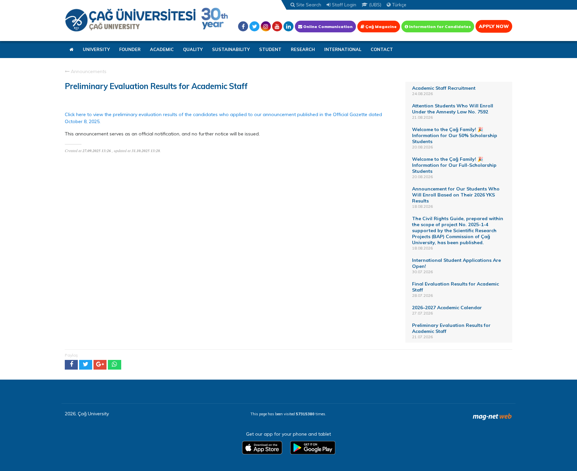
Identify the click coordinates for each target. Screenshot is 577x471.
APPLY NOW (494, 26)
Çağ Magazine (380, 26)
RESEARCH (303, 49)
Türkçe (398, 5)
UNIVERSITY (96, 49)
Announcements (88, 71)
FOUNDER (130, 49)
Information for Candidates (439, 26)
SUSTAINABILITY (231, 49)
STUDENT (270, 49)
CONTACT (382, 49)
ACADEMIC (162, 49)
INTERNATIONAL (342, 49)
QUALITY (193, 49)
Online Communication (327, 26)
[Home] (146, 19)
